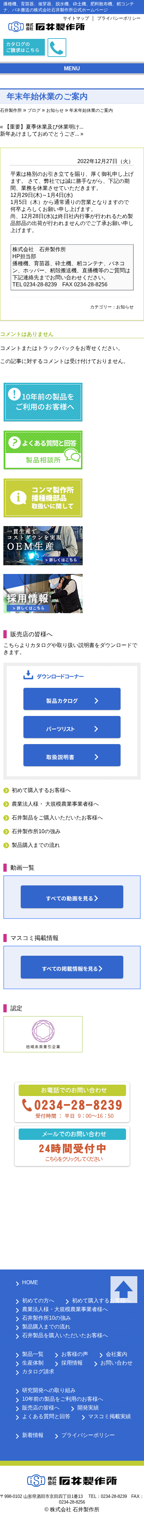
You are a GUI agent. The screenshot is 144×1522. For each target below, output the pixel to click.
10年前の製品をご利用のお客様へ (62, 1399)
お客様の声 (74, 1354)
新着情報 (33, 1435)
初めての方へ (38, 1300)
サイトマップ (76, 18)
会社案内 (116, 1354)
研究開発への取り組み (49, 1390)
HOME (30, 1282)
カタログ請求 (38, 1371)
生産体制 (33, 1363)
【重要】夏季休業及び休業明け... (43, 127)
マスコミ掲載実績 (109, 1416)
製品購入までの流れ (36, 845)
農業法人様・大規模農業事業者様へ (65, 1309)
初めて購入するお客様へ (41, 790)
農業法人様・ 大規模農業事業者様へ (55, 804)
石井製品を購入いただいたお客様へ (65, 1335)
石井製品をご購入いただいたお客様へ (57, 817)
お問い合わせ (116, 1363)
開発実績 (88, 1407)
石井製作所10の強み (36, 831)
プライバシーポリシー (119, 18)
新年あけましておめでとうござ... (39, 134)
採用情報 (72, 1363)
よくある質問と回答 (46, 1416)
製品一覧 (33, 1354)
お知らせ (125, 306)
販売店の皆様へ (41, 1407)
